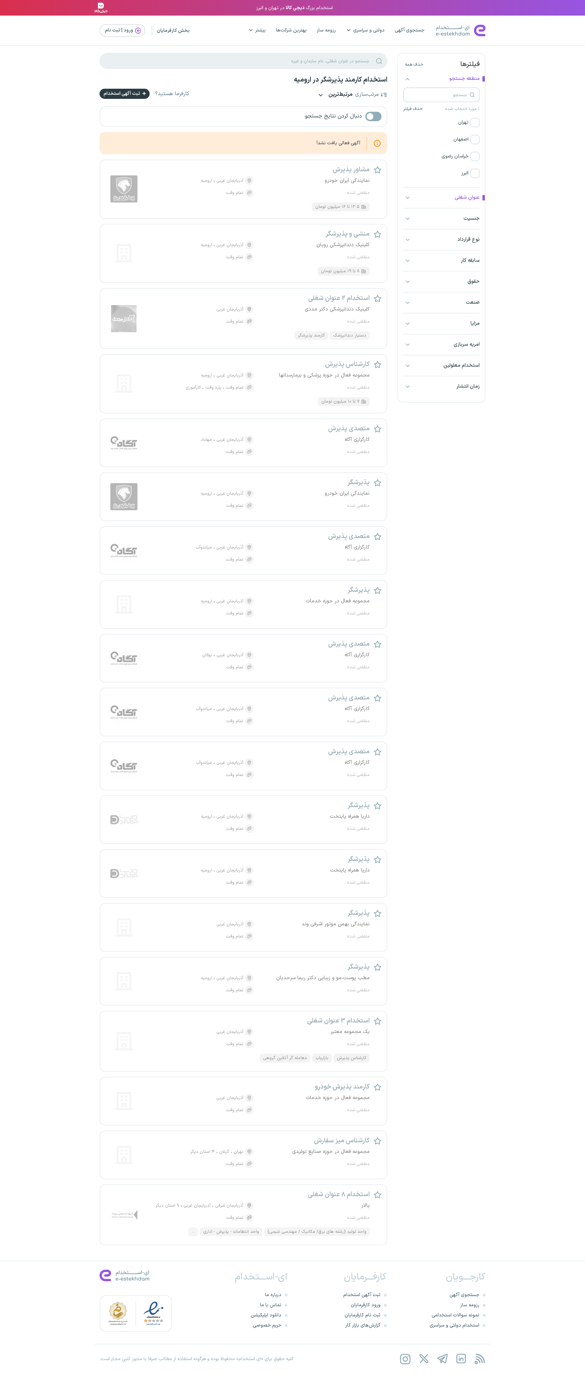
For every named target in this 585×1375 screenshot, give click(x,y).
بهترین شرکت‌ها (291, 30)
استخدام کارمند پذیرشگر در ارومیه (340, 80)
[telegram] (442, 1359)
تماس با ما (270, 1305)
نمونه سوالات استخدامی (455, 1315)
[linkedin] (461, 1359)
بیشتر (260, 30)
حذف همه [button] (414, 64)
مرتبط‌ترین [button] (339, 95)
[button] (441, 122)
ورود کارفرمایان (366, 1305)
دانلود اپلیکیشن (266, 1315)
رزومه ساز (326, 30)
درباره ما (273, 1294)
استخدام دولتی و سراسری (454, 1325)
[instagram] (405, 1359)
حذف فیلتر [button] (412, 109)
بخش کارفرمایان (173, 30)
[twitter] (424, 1359)
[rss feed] (479, 1359)
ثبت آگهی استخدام (122, 93)
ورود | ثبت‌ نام (119, 30)
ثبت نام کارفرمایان (363, 1315)
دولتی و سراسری (369, 30)
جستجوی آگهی (410, 30)
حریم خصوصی (267, 1325)
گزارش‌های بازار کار (363, 1325)
